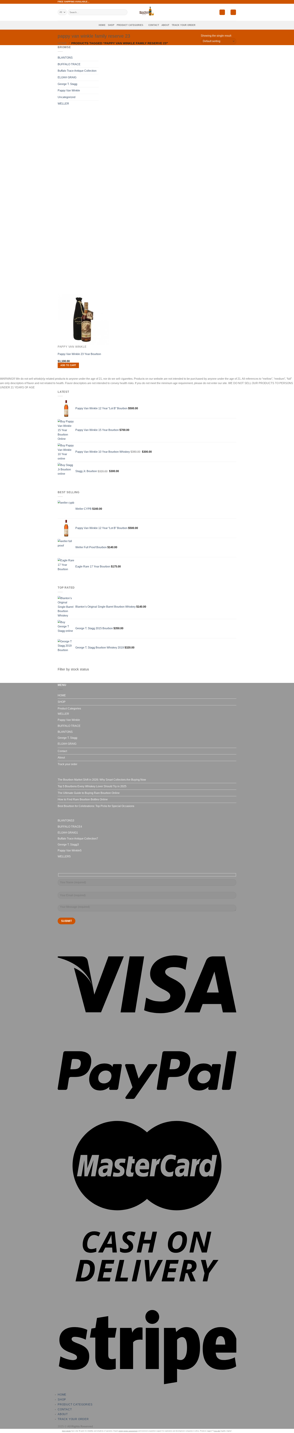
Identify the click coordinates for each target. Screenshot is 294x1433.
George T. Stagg (67, 84)
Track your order (183, 25)
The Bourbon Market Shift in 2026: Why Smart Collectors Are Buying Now (102, 779)
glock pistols (66, 1431)
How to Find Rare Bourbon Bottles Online (83, 799)
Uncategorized (66, 97)
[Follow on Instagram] (228, 2)
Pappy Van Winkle (69, 90)
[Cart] (233, 12)
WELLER (63, 103)
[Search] (124, 12)
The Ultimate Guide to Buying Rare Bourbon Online (89, 792)
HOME (102, 25)
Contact (153, 25)
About (165, 25)
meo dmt (217, 1431)
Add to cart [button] (68, 365)
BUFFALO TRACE (69, 64)
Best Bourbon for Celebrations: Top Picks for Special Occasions (96, 806)
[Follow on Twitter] (231, 2)
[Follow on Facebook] (225, 2)
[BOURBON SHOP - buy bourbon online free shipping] (147, 12)
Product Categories (130, 25)
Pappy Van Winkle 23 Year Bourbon (79, 354)
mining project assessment (128, 1431)
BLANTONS (65, 57)
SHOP (111, 25)
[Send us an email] (235, 2)
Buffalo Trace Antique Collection (77, 70)
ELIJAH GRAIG (67, 77)
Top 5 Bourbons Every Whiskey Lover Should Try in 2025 (92, 786)
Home (62, 43)
